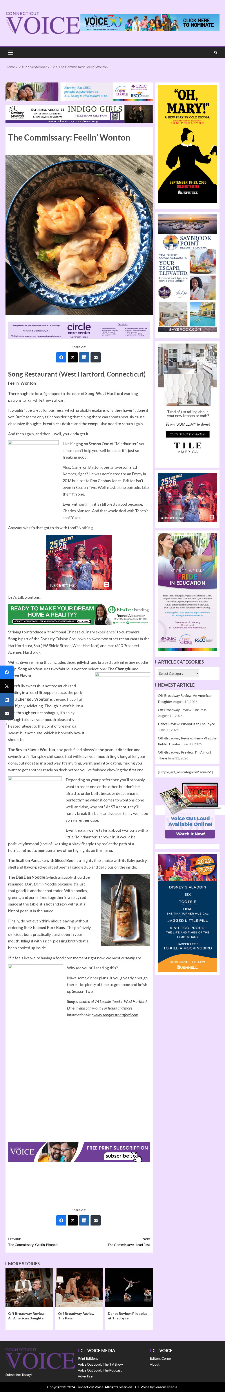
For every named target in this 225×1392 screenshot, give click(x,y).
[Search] (215, 52)
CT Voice (142, 1387)
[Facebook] (61, 357)
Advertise (85, 1376)
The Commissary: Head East (128, 1242)
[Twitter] (73, 357)
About (155, 1364)
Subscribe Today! (18, 1374)
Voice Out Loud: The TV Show (100, 1364)
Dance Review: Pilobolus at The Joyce (186, 724)
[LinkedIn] (84, 357)
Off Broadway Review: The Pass (182, 710)
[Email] (96, 357)
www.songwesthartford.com (115, 1014)
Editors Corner (161, 1358)
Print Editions (88, 1358)
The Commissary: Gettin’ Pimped (33, 1242)
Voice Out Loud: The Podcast (100, 1370)
